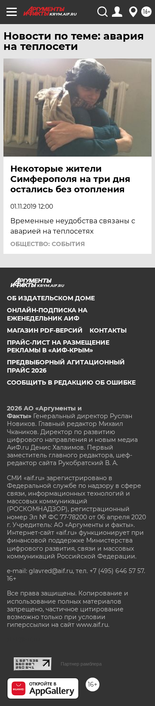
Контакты (108, 330)
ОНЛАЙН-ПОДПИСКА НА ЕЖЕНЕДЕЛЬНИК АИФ (47, 314)
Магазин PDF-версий (45, 330)
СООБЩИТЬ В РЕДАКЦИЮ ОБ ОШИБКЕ (71, 382)
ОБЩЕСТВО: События (47, 244)
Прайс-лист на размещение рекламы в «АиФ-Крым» (58, 346)
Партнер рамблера (81, 663)
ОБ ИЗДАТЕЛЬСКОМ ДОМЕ (51, 298)
